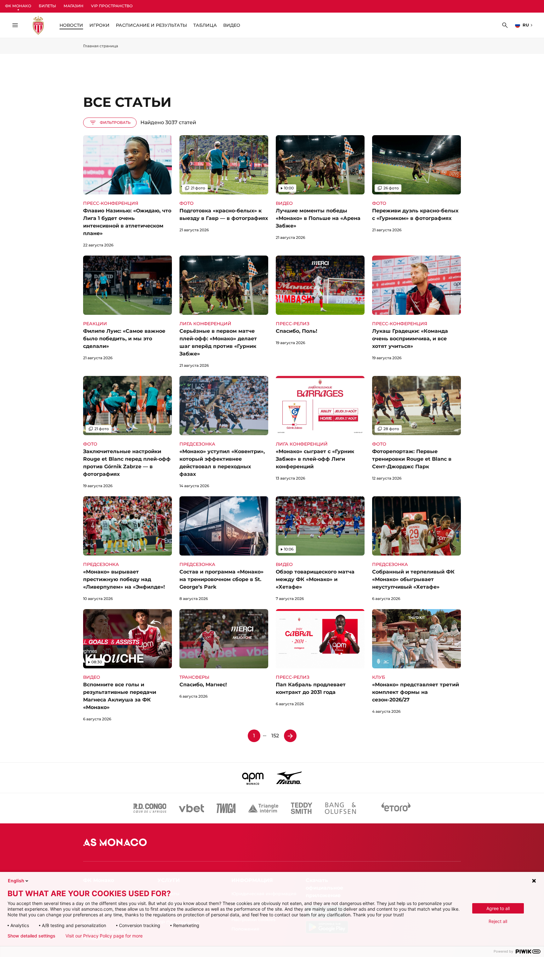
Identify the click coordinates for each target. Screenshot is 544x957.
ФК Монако (18, 5)
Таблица (205, 25)
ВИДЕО (231, 25)
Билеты (47, 5)
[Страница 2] (290, 735)
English (16, 880)
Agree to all (498, 908)
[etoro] (396, 808)
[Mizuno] (289, 777)
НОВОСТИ (71, 25)
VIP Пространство (112, 5)
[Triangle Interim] (263, 808)
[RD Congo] (150, 808)
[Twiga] (226, 808)
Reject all (498, 921)
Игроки (99, 25)
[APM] (253, 777)
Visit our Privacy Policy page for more (104, 935)
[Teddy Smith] (301, 808)
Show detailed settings (31, 935)
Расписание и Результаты (151, 25)
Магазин (73, 5)
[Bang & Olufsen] (340, 808)
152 (275, 736)
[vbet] (191, 808)
